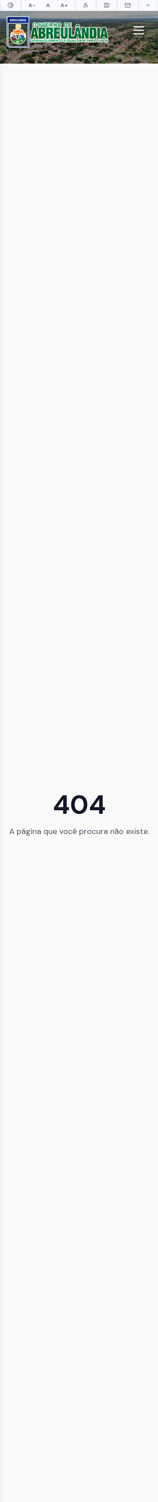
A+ (64, 5)
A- (32, 5)
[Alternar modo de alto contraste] (10, 5)
